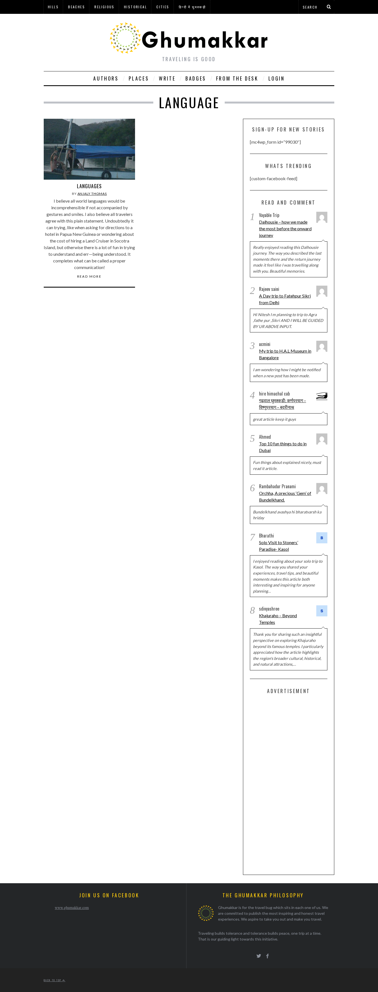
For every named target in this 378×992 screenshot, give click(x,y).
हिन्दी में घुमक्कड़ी (192, 6)
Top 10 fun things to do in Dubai (283, 447)
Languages (89, 186)
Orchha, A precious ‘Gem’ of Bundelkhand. (285, 496)
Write (167, 78)
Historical (135, 6)
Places (139, 78)
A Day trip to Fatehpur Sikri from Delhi (285, 299)
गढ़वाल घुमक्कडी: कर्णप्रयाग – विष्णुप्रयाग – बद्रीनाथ (282, 404)
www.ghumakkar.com (72, 907)
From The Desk (237, 78)
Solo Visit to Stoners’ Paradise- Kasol (278, 546)
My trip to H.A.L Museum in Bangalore (285, 354)
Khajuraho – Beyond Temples (278, 619)
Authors (105, 78)
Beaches (76, 6)
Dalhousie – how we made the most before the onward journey (285, 228)
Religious (104, 6)
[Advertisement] (291, 783)
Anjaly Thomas (92, 194)
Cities (162, 6)
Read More (89, 276)
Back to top (53, 980)
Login (276, 78)
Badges (195, 78)
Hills (53, 6)
